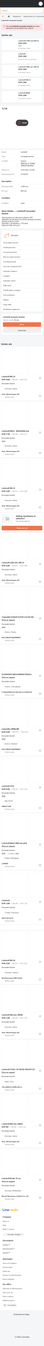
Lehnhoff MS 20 (8, 960)
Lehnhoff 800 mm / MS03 (12, 1124)
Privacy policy (7, 1267)
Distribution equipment (11, 309)
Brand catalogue (8, 1279)
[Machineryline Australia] (16, 3)
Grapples (6, 276)
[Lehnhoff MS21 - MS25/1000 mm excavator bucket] (22, 415)
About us (6, 1221)
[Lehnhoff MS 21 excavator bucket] (22, 472)
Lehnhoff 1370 (8, 786)
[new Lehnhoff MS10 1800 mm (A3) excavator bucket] (22, 827)
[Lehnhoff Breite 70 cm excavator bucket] (22, 1163)
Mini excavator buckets (11, 257)
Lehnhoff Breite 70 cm (11, 1178)
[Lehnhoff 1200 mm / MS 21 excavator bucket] (22, 547)
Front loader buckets (10, 243)
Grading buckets (9, 247)
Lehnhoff (21, 54)
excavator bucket (27, 156)
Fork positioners (9, 295)
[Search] (40, 10)
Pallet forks (7, 285)
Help (4, 1225)
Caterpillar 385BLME (10, 729)
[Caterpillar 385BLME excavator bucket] (22, 713)
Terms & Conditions (10, 1263)
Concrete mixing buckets (12, 266)
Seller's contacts (8, 1229)
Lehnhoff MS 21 (24, 80)
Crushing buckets (9, 262)
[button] (40, 3)
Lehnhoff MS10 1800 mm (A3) (14, 843)
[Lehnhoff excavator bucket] (22, 885)
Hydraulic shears (9, 281)
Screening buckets (10, 252)
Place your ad (22, 528)
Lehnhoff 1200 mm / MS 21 (13, 563)
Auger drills (7, 305)
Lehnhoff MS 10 (8, 377)
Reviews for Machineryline (12, 1275)
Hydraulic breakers (10, 271)
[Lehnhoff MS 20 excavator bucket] (22, 945)
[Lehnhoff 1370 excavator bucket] (22, 770)
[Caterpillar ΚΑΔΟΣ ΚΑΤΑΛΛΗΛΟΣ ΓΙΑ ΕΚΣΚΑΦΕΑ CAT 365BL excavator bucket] (22, 601)
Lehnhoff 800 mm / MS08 (12, 1015)
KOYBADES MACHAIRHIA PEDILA (17, 674)
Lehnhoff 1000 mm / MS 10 (28, 67)
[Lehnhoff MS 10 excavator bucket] (22, 361)
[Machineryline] (8, 16)
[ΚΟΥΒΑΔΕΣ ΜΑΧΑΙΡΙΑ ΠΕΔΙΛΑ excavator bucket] (22, 659)
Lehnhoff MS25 (24, 93)
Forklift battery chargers (12, 290)
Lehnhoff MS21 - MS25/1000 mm (15, 431)
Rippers (6, 300)
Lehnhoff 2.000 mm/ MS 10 (28, 41)
